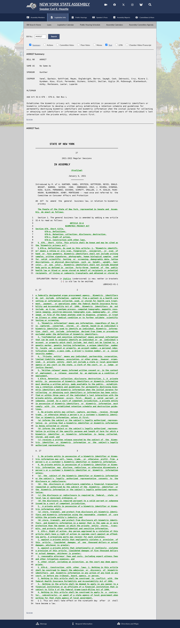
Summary (36, 45)
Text (110, 45)
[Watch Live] (105, 5)
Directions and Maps (130, 624)
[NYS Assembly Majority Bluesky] (141, 5)
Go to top (29, 119)
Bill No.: (29, 36)
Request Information (83, 624)
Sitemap (43, 624)
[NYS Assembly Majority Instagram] (132, 5)
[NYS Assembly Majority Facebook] (114, 5)
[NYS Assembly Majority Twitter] (123, 5)
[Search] (150, 5)
